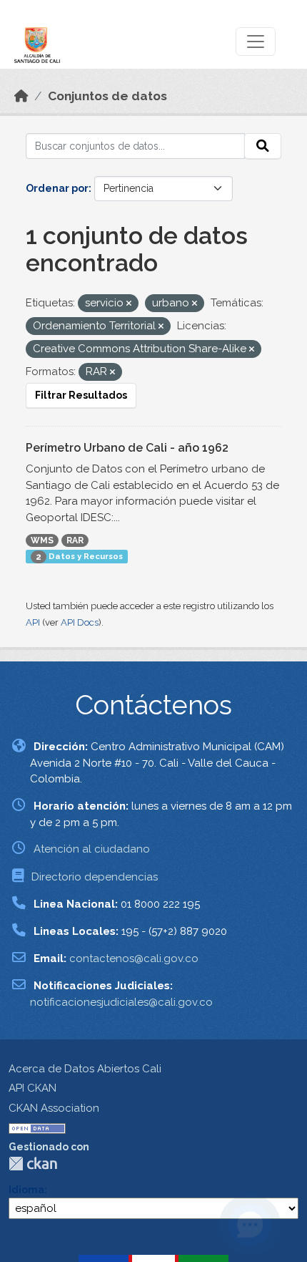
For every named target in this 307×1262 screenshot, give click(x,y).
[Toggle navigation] (256, 41)
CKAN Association (54, 1108)
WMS (42, 540)
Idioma (26, 1189)
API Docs (80, 622)
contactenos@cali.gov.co (133, 958)
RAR (75, 540)
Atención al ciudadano (92, 849)
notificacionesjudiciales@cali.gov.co (121, 1002)
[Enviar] (262, 146)
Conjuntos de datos (107, 96)
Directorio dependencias (94, 876)
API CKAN (32, 1088)
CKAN (33, 1163)
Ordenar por (57, 188)
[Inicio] (21, 96)
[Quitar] (128, 304)
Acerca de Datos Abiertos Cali (85, 1068)
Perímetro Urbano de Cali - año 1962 (127, 448)
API (33, 622)
